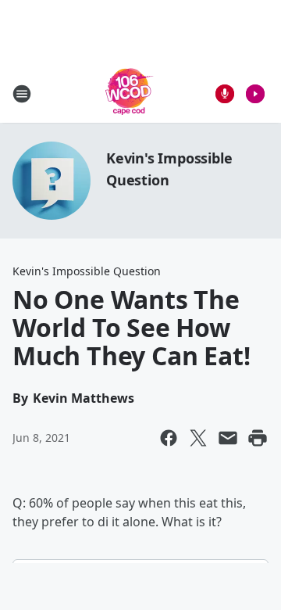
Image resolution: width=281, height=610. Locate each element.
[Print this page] (258, 438)
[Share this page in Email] (228, 438)
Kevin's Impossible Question (86, 271)
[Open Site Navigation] (21, 93)
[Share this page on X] (198, 438)
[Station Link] (129, 93)
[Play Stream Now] (255, 93)
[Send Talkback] (224, 93)
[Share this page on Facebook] (169, 438)
